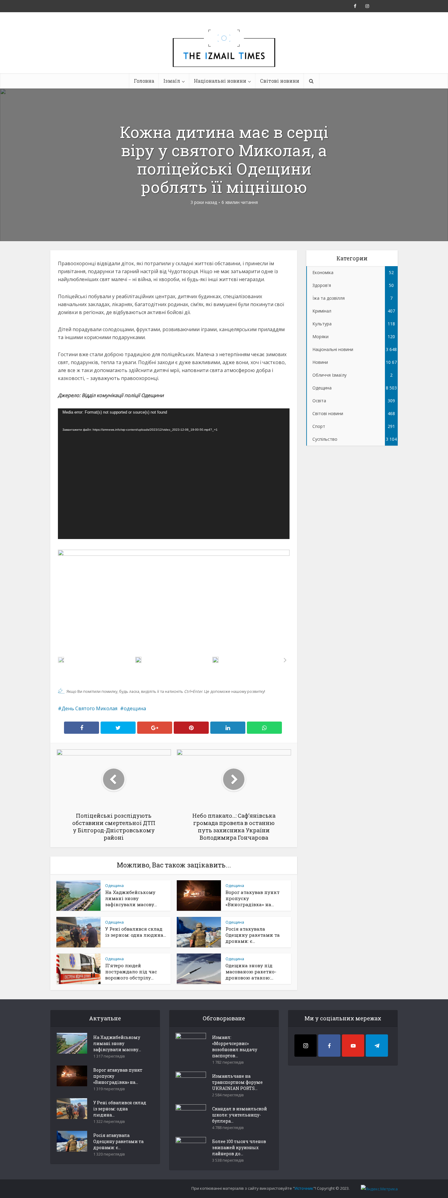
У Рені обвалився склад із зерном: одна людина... (135, 932)
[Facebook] (329, 1045)
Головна (144, 81)
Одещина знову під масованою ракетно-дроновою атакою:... (251, 971)
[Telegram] (377, 1045)
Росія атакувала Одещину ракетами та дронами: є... (253, 935)
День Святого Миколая (89, 708)
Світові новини (279, 81)
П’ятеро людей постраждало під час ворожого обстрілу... (131, 971)
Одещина (114, 885)
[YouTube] (353, 1045)
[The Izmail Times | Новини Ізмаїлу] (224, 55)
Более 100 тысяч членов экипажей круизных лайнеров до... (239, 1147)
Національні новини (220, 81)
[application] (174, 473)
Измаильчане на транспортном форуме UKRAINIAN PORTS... (237, 1082)
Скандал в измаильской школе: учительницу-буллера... (239, 1115)
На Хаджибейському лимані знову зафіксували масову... (131, 898)
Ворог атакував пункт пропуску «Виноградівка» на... (117, 1076)
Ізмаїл (171, 81)
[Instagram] (305, 1045)
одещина (135, 708)
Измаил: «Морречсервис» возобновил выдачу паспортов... (234, 1046)
